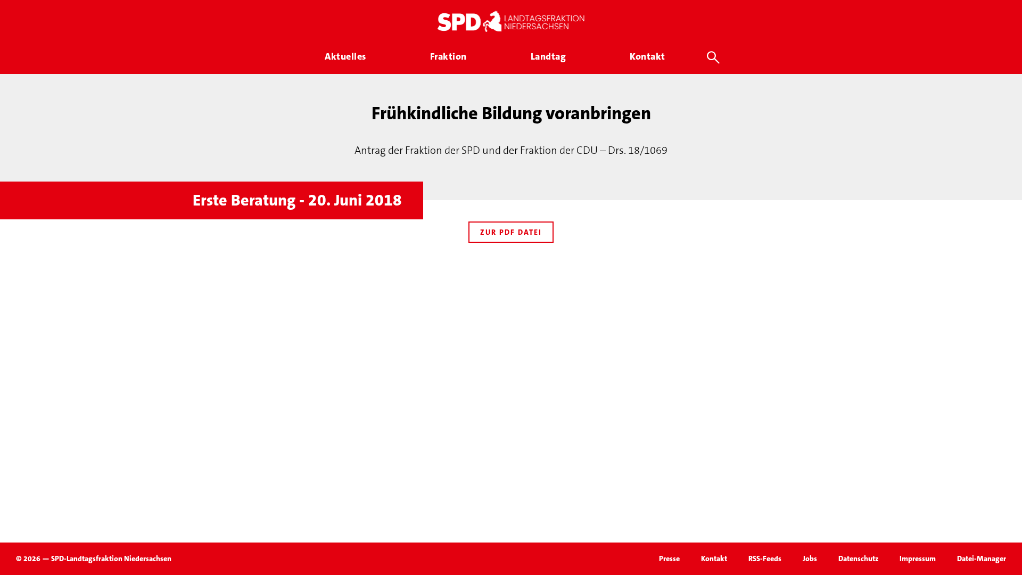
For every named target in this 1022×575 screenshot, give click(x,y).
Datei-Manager (981, 558)
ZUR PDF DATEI (511, 232)
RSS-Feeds (764, 558)
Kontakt (714, 558)
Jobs (810, 558)
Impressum (918, 558)
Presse (669, 558)
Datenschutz (858, 558)
